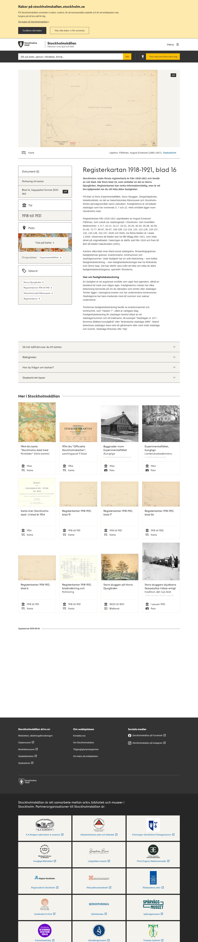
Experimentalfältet (49, 257)
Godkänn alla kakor (32, 30)
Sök (127, 56)
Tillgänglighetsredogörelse (86, 749)
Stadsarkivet (169, 152)
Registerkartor (31, 298)
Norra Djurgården (32, 282)
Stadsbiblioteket (26, 756)
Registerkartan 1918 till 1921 (37, 287)
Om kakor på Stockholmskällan (33, 22)
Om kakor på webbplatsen (85, 756)
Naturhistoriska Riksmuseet (37, 293)
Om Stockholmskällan (83, 742)
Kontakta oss (79, 736)
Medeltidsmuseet (26, 749)
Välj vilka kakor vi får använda (70, 30)
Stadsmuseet (24, 742)
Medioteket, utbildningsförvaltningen (35, 736)
